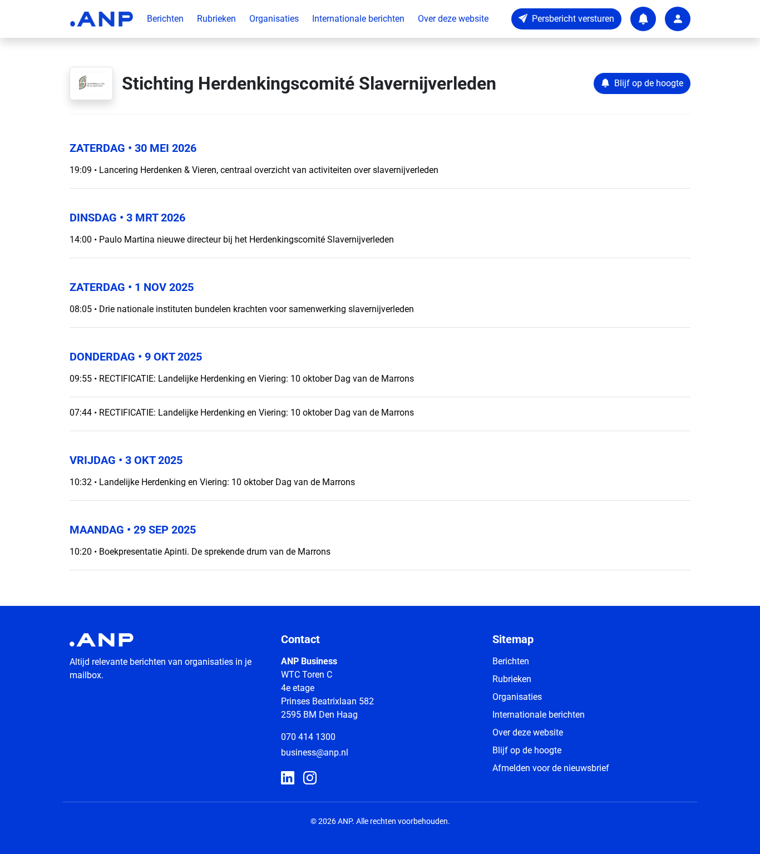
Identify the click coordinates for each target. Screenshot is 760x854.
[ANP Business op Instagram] (310, 778)
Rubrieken (216, 18)
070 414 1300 (308, 737)
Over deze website (453, 18)
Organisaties (274, 18)
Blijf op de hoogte (526, 750)
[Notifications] (643, 19)
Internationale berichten (358, 18)
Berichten (165, 18)
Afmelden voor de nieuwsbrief (550, 768)
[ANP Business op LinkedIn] (287, 778)
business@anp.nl (314, 752)
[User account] (677, 19)
